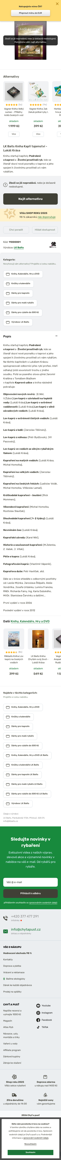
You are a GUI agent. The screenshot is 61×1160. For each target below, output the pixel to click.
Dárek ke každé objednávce (17, 985)
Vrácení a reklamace (14, 972)
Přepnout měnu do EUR (30, 13)
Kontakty (8, 959)
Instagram (44, 1012)
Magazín (7, 1020)
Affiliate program (12, 1050)
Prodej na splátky (12, 991)
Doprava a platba (12, 966)
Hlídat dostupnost (45, 229)
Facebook (44, 1020)
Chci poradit (16, 229)
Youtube (44, 1005)
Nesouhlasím (30, 1144)
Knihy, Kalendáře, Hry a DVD (30, 621)
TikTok (44, 1027)
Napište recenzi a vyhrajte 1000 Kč (12, 1012)
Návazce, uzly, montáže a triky (11, 1035)
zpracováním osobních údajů (43, 903)
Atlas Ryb (8, 1027)
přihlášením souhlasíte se (30, 903)
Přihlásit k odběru (30, 893)
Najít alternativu (30, 199)
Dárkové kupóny (11, 1056)
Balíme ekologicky (15, 978)
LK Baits (19, 247)
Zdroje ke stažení (12, 1063)
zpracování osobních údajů (35, 1138)
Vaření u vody (10, 1043)
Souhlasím (30, 1152)
